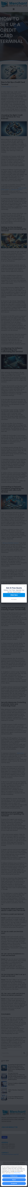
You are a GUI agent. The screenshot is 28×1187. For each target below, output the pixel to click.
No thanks (14, 599)
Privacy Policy (17, 1172)
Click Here (14, 595)
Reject (14, 1179)
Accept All (14, 1183)
